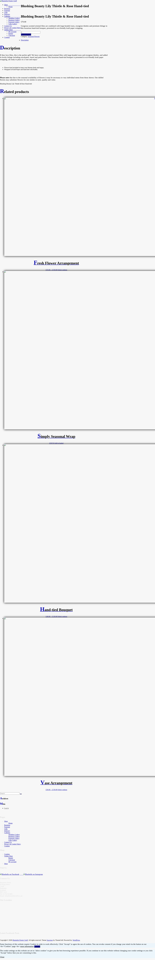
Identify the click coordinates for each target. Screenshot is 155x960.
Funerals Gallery (14, 22)
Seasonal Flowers (34, 36)
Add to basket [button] (58, 443)
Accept (37, 946)
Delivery (7, 14)
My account (12, 32)
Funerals (7, 827)
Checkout (11, 35)
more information (27, 946)
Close (2, 957)
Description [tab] (25, 40)
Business (7, 9)
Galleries (7, 16)
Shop (6, 5)
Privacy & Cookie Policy (12, 28)
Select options (62, 270)
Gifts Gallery (12, 24)
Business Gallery (14, 20)
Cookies (7, 37)
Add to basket (26, 34)
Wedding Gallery (14, 18)
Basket (10, 33)
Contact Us (8, 26)
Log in (6, 808)
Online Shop (8, 30)
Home (10, 7)
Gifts (5, 12)
